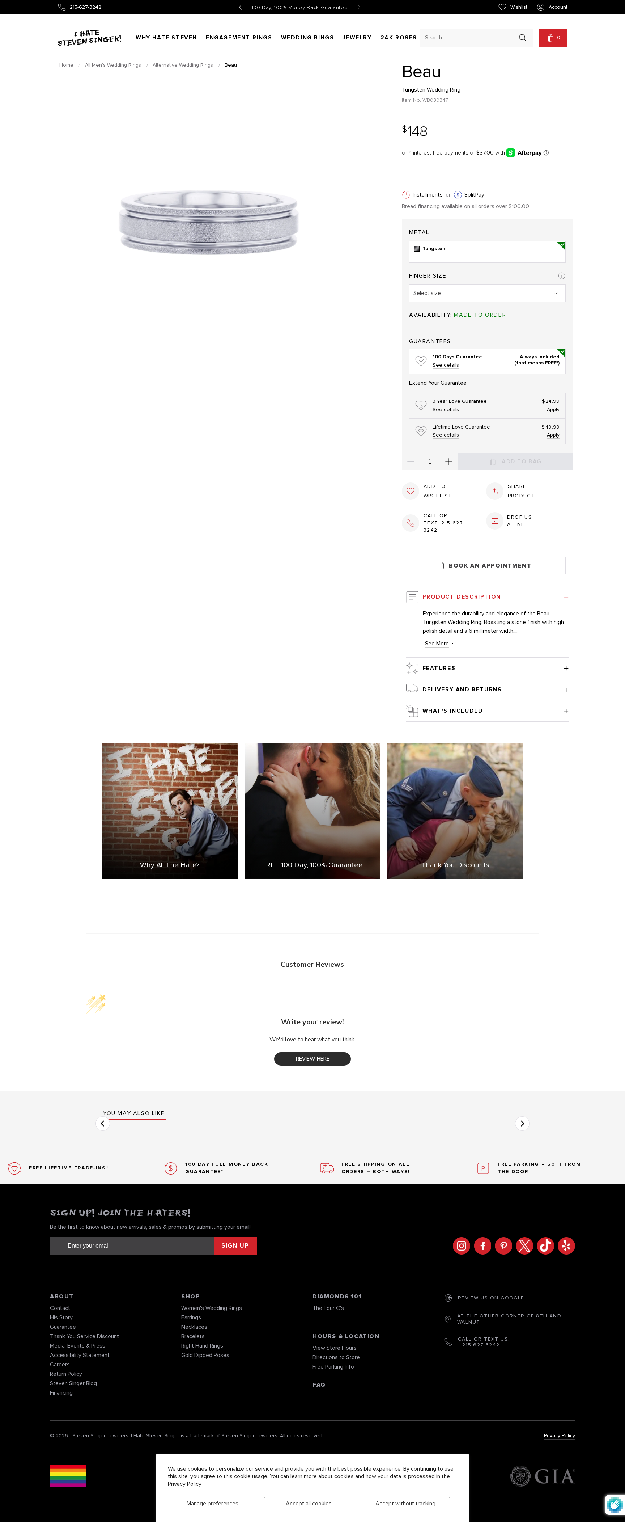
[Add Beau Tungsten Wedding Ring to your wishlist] (410, 491)
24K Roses (398, 38)
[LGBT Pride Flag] (68, 1477)
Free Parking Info (333, 1367)
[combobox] (470, 37)
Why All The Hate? (170, 865)
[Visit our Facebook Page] (480, 1246)
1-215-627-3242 (479, 1345)
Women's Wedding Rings (211, 1308)
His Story (61, 1317)
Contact (60, 1308)
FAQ (319, 1385)
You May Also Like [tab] (134, 1113)
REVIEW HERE (312, 1058)
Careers (60, 1364)
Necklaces (194, 1327)
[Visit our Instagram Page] (459, 1246)
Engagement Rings (239, 38)
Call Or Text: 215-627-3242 (444, 523)
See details (446, 365)
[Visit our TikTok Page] (543, 1246)
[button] (553, 38)
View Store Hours (334, 1348)
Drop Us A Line (519, 521)
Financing (61, 1393)
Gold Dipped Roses (205, 1355)
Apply (553, 409)
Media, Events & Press (77, 1346)
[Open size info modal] (562, 276)
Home (66, 65)
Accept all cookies (309, 1503)
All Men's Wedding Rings (113, 65)
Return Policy (66, 1374)
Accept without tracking (405, 1503)
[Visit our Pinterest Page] (501, 1246)
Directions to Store (336, 1357)
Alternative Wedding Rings (183, 65)
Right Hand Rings (202, 1346)
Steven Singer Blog (73, 1383)
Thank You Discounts (455, 865)
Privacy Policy (184, 1484)
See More (437, 643)
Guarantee (63, 1327)
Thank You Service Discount (84, 1336)
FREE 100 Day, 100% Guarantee (312, 865)
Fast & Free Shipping (299, 7)
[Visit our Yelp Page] (564, 1246)
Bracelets (193, 1336)
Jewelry (357, 38)
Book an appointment (490, 566)
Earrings (191, 1317)
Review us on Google (491, 1297)
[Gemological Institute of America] (542, 1477)
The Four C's (328, 1308)
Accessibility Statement (80, 1355)
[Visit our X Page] (522, 1246)
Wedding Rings (307, 38)
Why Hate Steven (166, 38)
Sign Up (235, 1246)
